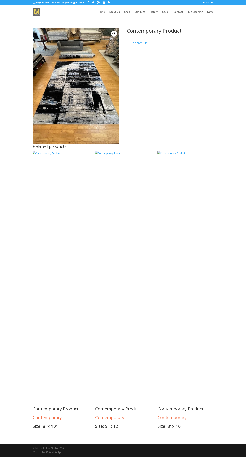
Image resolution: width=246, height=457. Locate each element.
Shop (127, 12)
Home (101, 12)
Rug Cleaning (195, 12)
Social (165, 12)
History (153, 12)
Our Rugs (139, 12)
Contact (178, 12)
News (210, 12)
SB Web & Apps (55, 452)
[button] (114, 34)
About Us (114, 12)
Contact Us (139, 43)
